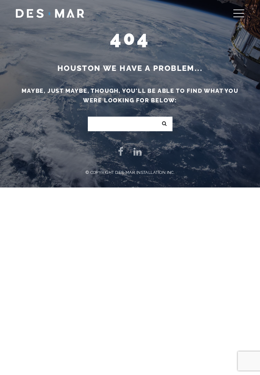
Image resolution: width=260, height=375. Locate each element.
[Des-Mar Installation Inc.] (50, 12)
